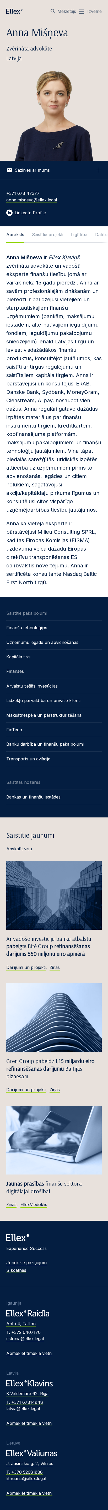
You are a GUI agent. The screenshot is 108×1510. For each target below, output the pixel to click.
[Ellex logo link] (14, 11)
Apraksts (15, 234)
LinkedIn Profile (30, 212)
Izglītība (79, 234)
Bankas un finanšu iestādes (33, 797)
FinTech (14, 729)
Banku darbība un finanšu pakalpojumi (45, 744)
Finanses (15, 671)
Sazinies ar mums (32, 170)
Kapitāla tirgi (18, 656)
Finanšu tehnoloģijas (26, 627)
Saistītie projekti (47, 234)
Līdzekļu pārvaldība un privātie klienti (43, 700)
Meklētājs (66, 11)
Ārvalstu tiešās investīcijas (32, 686)
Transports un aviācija (28, 758)
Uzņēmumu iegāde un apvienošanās (42, 642)
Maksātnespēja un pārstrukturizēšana (44, 715)
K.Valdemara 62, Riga (27, 1393)
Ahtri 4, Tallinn (21, 1323)
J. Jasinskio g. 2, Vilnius (29, 1463)
